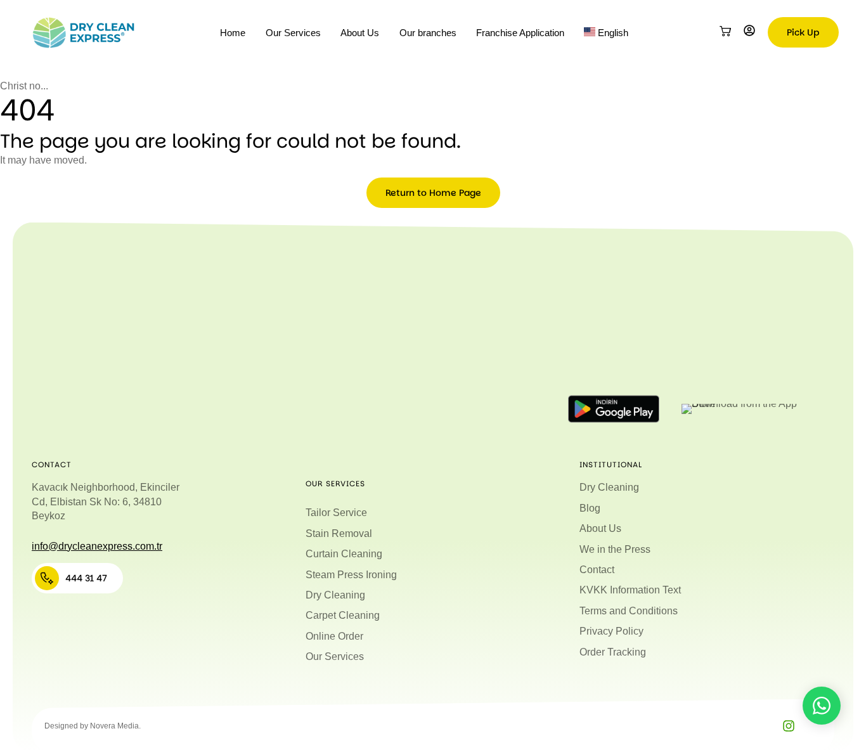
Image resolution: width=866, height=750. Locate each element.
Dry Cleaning (335, 595)
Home (232, 32)
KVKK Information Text (630, 590)
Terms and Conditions (628, 610)
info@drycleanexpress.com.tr (97, 546)
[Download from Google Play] (613, 409)
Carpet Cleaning (343, 615)
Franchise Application (520, 32)
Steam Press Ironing (351, 574)
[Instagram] (789, 726)
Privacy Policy (611, 631)
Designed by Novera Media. (92, 725)
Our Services (293, 32)
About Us (359, 32)
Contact (596, 569)
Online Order (334, 636)
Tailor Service (336, 512)
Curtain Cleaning (344, 553)
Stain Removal (339, 533)
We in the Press (614, 549)
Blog (589, 508)
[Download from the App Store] (742, 409)
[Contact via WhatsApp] (822, 706)
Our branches (427, 32)
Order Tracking (612, 652)
